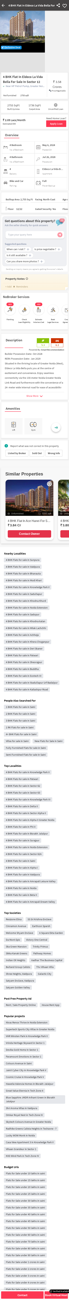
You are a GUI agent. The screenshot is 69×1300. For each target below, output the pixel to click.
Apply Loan (56, 123)
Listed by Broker (17, 453)
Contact (22, 1295)
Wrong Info (54, 453)
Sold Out (37, 453)
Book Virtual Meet (56, 1295)
